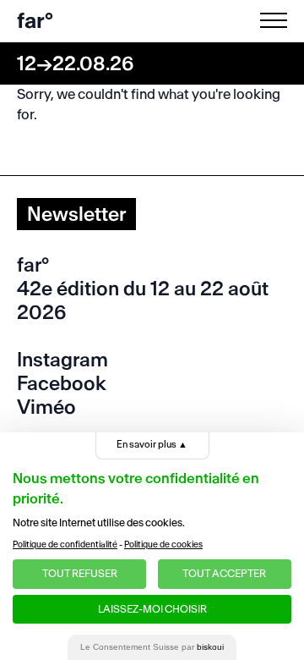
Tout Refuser (79, 573)
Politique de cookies (163, 544)
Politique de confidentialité (65, 544)
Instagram (62, 359)
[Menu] (277, 20)
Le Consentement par (152, 647)
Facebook (61, 383)
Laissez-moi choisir (152, 608)
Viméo (46, 407)
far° (35, 21)
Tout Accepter (224, 573)
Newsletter (76, 214)
